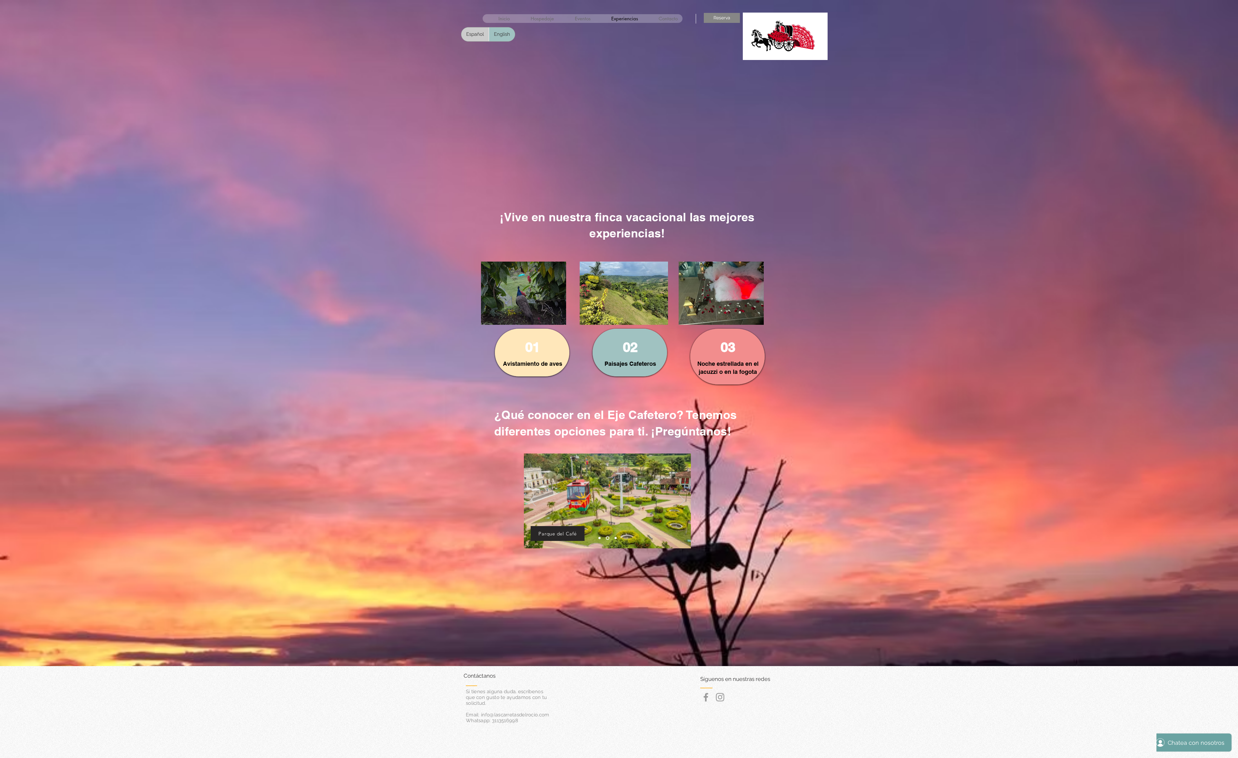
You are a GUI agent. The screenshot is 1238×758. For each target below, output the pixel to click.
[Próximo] (682, 501)
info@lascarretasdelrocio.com (515, 715)
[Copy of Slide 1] (607, 538)
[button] (816, 52)
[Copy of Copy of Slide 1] (615, 538)
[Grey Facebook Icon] (706, 697)
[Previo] (533, 501)
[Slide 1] (599, 538)
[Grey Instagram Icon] (720, 697)
